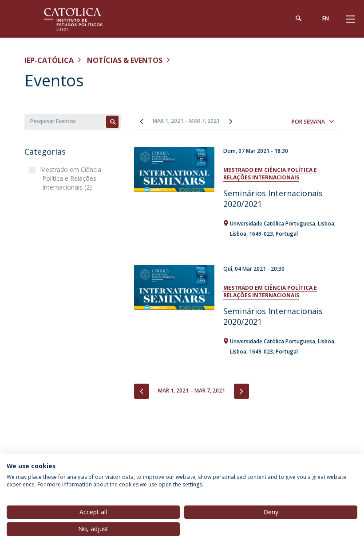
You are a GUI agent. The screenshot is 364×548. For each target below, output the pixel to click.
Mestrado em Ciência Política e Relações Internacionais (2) (71, 178)
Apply (112, 122)
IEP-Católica (49, 60)
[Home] (79, 19)
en (325, 18)
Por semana (308, 121)
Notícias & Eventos (124, 60)
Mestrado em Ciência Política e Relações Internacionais (270, 173)
